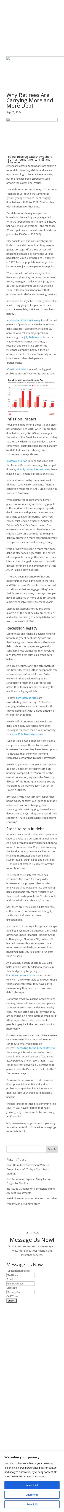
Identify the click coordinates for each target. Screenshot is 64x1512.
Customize (32, 1494)
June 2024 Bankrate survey (27, 734)
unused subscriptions (23, 975)
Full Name (18, 1270)
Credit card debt (16, 369)
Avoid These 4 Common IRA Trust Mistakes (31, 1198)
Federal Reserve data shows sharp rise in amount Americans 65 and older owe (29, 159)
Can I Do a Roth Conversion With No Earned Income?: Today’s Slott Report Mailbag (28, 1169)
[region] (32, 1481)
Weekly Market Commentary (23, 1203)
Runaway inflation (16, 461)
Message (11, 1287)
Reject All (32, 1504)
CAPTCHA (12, 1296)
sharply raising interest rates (33, 469)
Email (9, 1279)
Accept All (32, 1485)
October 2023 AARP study (25, 320)
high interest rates (27, 698)
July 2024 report (33, 337)
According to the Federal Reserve (36, 1048)
